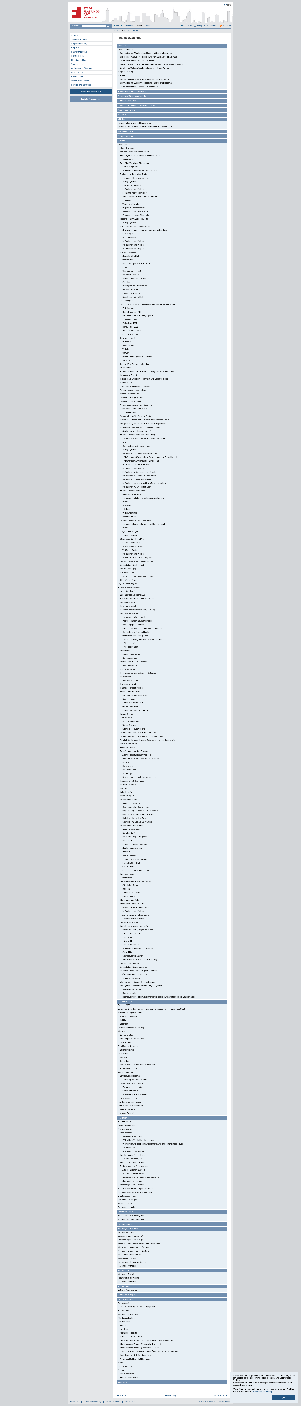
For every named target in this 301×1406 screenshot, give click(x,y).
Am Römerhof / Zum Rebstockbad (134, 152)
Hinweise (126, 360)
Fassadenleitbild (129, 238)
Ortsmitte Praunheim (128, 744)
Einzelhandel (123, 1054)
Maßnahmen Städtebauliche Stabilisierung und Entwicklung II (150, 457)
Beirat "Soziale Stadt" (131, 829)
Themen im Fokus (79, 39)
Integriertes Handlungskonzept (135, 178)
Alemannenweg (129, 855)
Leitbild (123, 1020)
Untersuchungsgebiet (131, 271)
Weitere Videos (128, 260)
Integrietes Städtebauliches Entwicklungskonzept (143, 498)
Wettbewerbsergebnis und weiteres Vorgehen (143, 640)
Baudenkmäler (128, 699)
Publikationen (77, 76)
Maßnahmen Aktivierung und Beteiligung (141, 461)
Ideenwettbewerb (129, 412)
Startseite (117, 30)
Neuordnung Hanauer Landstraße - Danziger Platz (141, 736)
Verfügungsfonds (129, 182)
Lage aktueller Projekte (127, 584)
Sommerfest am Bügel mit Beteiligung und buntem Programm (146, 53)
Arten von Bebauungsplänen (132, 1163)
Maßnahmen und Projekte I (133, 241)
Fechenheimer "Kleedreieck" (134, 193)
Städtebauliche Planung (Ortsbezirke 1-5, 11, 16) (140, 1344)
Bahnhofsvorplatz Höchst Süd (132, 595)
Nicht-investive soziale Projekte (135, 818)
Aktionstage (127, 774)
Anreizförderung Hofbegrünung (135, 915)
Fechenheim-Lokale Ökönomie (135, 215)
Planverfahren (126, 1133)
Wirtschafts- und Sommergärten (131, 1215)
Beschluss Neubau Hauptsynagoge (137, 316)
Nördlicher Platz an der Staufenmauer (138, 576)
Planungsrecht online (127, 1207)
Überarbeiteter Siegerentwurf (134, 409)
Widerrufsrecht (130, 1402)
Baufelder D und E (132, 934)
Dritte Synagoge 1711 (131, 312)
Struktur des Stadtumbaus (133, 919)
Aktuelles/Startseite (126, 49)
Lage (124, 267)
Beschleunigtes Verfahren (133, 1151)
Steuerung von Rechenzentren (135, 1080)
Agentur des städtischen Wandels (136, 755)
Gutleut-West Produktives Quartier (134, 364)
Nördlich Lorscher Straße (130, 401)
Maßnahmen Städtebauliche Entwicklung (139, 453)
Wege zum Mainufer (131, 204)
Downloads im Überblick (132, 297)
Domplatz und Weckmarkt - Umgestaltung (137, 610)
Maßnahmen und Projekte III (134, 249)
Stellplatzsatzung (125, 1203)
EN (229, 5)
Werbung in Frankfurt (127, 1274)
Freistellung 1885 (129, 323)
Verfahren (126, 342)
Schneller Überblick (130, 256)
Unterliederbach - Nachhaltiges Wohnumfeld (139, 971)
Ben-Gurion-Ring (127, 602)
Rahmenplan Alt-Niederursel (132, 781)
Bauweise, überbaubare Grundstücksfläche (140, 1177)
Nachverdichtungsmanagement (131, 1013)
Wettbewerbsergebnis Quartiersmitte (137, 948)
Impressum (122, 1382)
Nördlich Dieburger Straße (131, 398)
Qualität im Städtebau (127, 1109)
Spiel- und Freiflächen (131, 803)
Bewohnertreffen (129, 517)
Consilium (126, 282)
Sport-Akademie (127, 874)
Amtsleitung (125, 1329)
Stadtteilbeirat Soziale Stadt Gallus (137, 822)
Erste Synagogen (129, 308)
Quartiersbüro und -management (136, 446)
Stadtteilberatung (125, 1366)
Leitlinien (124, 1024)
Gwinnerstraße (126, 368)
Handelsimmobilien (128, 1068)
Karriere (121, 1363)
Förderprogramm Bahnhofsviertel (134, 219)
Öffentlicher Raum (79, 60)
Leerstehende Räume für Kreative (132, 1262)
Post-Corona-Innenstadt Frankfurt (134, 751)
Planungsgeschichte (131, 654)
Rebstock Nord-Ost (128, 785)
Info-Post (126, 509)
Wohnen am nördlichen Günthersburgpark (138, 982)
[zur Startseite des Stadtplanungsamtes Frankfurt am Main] (85, 19)
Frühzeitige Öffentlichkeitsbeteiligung (138, 1140)
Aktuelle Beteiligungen (132, 1159)
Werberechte (77, 72)
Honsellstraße (126, 677)
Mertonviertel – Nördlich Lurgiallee (135, 386)
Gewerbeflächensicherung (131, 1083)
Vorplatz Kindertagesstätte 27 (134, 208)
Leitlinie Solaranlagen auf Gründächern (134, 123)
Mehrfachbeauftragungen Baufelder (137, 930)
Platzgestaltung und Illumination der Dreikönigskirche (143, 424)
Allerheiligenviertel (128, 148)
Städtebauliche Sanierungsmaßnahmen (135, 1192)
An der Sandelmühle (129, 591)
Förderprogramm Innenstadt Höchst (135, 226)
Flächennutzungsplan (127, 1125)
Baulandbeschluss (126, 1232)
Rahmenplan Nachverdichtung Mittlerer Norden (140, 427)
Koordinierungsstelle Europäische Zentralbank (142, 628)
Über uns (122, 1325)
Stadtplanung (128, 345)
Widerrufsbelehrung (126, 110)
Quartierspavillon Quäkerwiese (135, 807)
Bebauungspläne (125, 1129)
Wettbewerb (127, 159)
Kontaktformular (127, 1374)
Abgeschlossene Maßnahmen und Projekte (140, 196)
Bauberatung (123, 1310)
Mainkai (125, 762)
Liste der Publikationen (127, 1290)
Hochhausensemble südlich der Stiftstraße (138, 673)
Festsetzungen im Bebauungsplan (134, 1166)
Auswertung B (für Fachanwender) (132, 91)
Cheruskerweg (128, 866)
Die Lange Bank (129, 770)
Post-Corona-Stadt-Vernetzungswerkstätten (140, 759)
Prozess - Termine (130, 290)
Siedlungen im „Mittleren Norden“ (136, 431)
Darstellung (129, 26)
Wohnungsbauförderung (81, 68)
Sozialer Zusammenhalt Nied (132, 491)
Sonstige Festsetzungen (132, 1181)
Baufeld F (128, 941)
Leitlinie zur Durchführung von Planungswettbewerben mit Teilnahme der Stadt (151, 1009)
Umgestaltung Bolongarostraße (133, 967)
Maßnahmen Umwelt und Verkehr (136, 479)
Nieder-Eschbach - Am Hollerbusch (135, 390)
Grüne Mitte (127, 952)
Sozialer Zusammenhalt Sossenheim (135, 520)
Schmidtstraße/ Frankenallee (134, 1094)
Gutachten (124, 1061)
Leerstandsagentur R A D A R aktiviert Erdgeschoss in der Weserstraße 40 (151, 64)
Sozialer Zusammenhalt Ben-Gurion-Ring (137, 435)
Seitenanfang (170, 1395)
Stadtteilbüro (127, 506)
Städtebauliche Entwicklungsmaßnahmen (135, 1189)
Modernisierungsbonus (127, 1258)
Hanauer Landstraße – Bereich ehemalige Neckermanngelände (147, 372)
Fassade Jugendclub (131, 863)
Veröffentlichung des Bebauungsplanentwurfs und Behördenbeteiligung (152, 1144)
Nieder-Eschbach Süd (129, 394)
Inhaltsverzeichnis (131, 30)
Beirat (124, 442)
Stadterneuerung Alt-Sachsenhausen (136, 881)
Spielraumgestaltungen (132, 848)
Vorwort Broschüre (128, 1113)
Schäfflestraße (126, 792)
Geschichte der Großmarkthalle (135, 632)
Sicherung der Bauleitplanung (133, 1185)
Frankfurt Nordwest (128, 252)
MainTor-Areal (126, 718)
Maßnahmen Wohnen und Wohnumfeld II (139, 476)
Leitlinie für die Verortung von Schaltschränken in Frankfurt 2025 (145, 127)
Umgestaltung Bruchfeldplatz (132, 565)
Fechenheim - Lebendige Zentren (134, 174)
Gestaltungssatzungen (127, 1200)
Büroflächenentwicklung (128, 1046)
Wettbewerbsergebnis (131, 978)
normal (149, 26)
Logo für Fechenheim (131, 185)
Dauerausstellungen (80, 81)
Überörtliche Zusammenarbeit (130, 1106)
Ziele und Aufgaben (128, 1016)
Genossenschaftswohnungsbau (135, 870)
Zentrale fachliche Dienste (131, 1336)
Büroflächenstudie (128, 1050)
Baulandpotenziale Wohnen (132, 1039)
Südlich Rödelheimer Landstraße (134, 926)
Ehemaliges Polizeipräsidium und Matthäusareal (140, 156)
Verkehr (125, 349)
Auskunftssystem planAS (91, 91)
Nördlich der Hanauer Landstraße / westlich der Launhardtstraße (147, 740)
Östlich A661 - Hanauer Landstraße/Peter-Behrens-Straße (144, 420)
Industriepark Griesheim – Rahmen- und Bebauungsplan (144, 379)
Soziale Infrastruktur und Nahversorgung (139, 960)
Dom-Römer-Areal (128, 606)
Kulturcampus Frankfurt (130, 692)
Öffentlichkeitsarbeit (126, 1318)
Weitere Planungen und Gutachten (137, 357)
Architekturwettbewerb (131, 989)
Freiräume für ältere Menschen (135, 844)
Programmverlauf (129, 666)
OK (283, 1397)
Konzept (123, 1057)
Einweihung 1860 (129, 319)
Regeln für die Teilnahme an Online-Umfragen (137, 105)
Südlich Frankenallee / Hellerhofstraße (136, 561)
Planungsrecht (77, 56)
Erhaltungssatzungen (127, 1196)
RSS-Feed (226, 26)
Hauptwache (127, 766)
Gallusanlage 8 (126, 301)
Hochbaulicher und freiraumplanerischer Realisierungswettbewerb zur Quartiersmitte (158, 997)
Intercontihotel (126, 383)
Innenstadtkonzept (128, 684)
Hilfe (117, 26)
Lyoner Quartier (126, 714)
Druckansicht (218, 1395)
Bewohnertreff (128, 833)
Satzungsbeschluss (130, 1148)
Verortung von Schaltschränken (131, 1219)
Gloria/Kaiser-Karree (129, 580)
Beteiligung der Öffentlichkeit (134, 286)
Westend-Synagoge (128, 569)
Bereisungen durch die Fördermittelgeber (140, 777)
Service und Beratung (81, 85)
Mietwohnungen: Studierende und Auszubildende (139, 1243)
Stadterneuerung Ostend (130, 900)
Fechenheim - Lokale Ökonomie (133, 662)
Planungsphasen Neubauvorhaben (137, 621)
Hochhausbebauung (131, 721)
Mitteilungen (123, 119)
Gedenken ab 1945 (130, 334)
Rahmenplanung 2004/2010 (134, 695)
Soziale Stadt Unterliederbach (133, 826)
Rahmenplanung (129, 658)
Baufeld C (128, 937)
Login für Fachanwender (90, 99)
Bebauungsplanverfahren (133, 625)
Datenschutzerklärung (127, 101)
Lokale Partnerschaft (131, 543)
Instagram (201, 26)
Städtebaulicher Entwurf (132, 956)
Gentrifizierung (126, 1042)
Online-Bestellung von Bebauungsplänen (137, 1307)
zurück (123, 1395)
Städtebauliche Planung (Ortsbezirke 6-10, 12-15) (141, 1348)
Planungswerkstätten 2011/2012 (136, 710)
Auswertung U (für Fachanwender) (132, 96)
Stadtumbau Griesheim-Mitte (132, 539)
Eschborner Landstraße (132, 1087)
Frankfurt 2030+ (124, 1005)
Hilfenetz (126, 852)
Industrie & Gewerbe (126, 1072)
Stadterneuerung (78, 64)
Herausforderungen (130, 275)
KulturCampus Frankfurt (132, 703)
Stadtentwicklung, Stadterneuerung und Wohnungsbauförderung (147, 1340)
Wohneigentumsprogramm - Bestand (133, 1251)
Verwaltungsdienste (128, 1333)
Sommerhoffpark (127, 796)
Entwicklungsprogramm (130, 1076)
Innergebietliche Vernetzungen (135, 859)
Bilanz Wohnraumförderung (129, 1255)
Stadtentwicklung (79, 52)
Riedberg (124, 788)
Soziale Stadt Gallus (128, 800)
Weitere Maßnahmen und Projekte (137, 558)
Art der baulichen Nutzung (133, 1170)
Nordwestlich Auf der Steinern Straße (135, 416)
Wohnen (121, 1031)
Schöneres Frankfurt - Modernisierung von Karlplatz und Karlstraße (148, 57)
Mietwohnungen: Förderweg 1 (130, 1236)
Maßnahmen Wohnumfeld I (133, 468)
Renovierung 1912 (130, 327)
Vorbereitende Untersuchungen (135, 278)
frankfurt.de (187, 26)
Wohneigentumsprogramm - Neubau (133, 1247)
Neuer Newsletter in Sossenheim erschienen (139, 61)
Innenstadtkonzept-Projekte (131, 688)
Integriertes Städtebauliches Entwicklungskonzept (143, 438)
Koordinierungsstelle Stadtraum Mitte (136, 1355)
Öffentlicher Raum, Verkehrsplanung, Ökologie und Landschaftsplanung (150, 1351)
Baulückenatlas (126, 1035)
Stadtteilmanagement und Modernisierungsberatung (144, 230)
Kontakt (121, 1370)
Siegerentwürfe (130, 643)
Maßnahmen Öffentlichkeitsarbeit (136, 464)
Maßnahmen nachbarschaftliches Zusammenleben (144, 483)
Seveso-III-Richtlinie (128, 1098)
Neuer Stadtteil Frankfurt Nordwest (134, 1359)
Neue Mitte (127, 840)
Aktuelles (75, 35)
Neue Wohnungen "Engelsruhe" (136, 837)
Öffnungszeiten (124, 1322)
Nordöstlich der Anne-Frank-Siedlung (136, 405)
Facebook (213, 26)
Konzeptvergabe (129, 993)
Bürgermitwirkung (79, 43)
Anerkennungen (131, 647)
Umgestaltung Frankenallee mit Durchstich (140, 811)
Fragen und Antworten (131, 293)
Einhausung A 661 (130, 167)
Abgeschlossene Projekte (129, 587)
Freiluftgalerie (128, 200)
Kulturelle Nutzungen (131, 893)
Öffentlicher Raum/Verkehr (133, 729)
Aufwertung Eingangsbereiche (135, 211)
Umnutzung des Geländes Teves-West (138, 814)
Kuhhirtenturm (128, 896)
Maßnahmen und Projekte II (134, 245)
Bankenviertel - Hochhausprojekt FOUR (137, 598)
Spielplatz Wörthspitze (131, 494)
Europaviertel (126, 651)
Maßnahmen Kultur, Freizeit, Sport (136, 487)
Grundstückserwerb (130, 706)
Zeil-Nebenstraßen (128, 572)
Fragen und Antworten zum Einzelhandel (137, 1065)
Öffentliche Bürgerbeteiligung (134, 974)
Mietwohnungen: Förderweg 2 (130, 1240)
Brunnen (126, 889)
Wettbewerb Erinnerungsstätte (135, 636)
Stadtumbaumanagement (133, 546)
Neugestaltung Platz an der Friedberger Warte (139, 732)
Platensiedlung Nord (129, 747)
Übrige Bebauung (130, 725)
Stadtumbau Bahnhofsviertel (132, 904)
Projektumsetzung (130, 680)
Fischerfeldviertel (127, 669)
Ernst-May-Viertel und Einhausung (134, 163)
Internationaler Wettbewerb (133, 617)
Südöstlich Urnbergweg (130, 963)
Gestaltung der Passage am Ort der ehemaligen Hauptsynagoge (147, 304)
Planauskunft (123, 1303)
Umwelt (125, 353)
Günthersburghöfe (128, 338)
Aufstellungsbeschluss (132, 1136)
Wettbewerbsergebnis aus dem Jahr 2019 (140, 170)
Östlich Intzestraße (130, 1091)
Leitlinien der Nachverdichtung (131, 1028)
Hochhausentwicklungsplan (129, 1102)
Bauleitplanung (124, 1121)
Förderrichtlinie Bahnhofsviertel (135, 908)
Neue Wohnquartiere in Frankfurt (136, 264)
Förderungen (128, 234)
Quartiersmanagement (132, 532)
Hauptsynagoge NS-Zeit (132, 330)
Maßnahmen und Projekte (133, 189)
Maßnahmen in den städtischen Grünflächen (141, 472)
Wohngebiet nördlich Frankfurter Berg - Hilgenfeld (141, 986)
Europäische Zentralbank (131, 613)
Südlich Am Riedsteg (129, 922)
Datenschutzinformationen (129, 1378)
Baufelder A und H (132, 945)
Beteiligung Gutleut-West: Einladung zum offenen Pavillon (144, 68)
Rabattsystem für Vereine (128, 1278)
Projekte (75, 47)
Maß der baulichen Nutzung (134, 1174)
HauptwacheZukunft (128, 375)
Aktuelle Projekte (125, 144)
